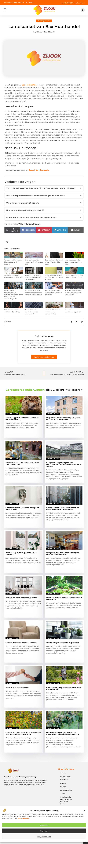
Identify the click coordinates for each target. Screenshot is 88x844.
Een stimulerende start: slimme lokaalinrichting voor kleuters (73, 292)
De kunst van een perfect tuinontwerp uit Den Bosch (64, 598)
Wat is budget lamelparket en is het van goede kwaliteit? (44, 196)
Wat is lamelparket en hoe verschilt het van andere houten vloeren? (44, 188)
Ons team (63, 787)
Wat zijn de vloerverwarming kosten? (22, 598)
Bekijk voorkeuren (44, 837)
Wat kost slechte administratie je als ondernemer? (31, 312)
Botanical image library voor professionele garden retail (34, 262)
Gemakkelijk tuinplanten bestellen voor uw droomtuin (63, 688)
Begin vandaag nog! (44, 336)
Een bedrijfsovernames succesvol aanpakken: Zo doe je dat (53, 292)
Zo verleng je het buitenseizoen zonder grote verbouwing (22, 419)
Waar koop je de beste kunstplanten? (62, 642)
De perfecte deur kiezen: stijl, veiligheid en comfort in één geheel (63, 419)
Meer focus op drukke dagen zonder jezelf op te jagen (73, 262)
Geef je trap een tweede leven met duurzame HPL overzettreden (33, 277)
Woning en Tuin (44, 21)
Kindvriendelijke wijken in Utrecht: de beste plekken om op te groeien (62, 509)
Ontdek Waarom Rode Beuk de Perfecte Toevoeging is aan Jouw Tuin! (23, 733)
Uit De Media (64, 780)
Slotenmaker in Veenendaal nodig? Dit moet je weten (22, 509)
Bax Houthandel (29, 85)
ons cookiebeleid (23, 818)
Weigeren (44, 831)
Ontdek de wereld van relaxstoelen (21, 642)
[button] (85, 810)
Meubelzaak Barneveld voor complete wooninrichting (52, 312)
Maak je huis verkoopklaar (17, 687)
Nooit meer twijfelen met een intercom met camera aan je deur (54, 277)
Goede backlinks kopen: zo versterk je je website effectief (66, 800)
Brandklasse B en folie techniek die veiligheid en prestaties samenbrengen (33, 292)
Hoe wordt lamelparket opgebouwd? (44, 210)
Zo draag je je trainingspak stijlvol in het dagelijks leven (54, 262)
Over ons (63, 783)
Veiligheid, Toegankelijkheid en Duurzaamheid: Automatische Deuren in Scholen (63, 464)
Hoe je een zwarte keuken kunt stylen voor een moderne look (62, 554)
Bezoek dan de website (39, 170)
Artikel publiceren (66, 790)
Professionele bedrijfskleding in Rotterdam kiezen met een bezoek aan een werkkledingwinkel (13, 295)
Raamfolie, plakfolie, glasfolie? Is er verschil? (21, 554)
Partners (63, 773)
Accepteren (44, 825)
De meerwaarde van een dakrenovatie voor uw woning (22, 464)
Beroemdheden (65, 776)
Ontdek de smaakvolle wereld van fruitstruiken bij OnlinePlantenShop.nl (62, 733)
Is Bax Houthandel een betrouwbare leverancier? (44, 217)
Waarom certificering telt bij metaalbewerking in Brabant (13, 262)
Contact (62, 793)
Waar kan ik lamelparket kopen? (44, 203)
